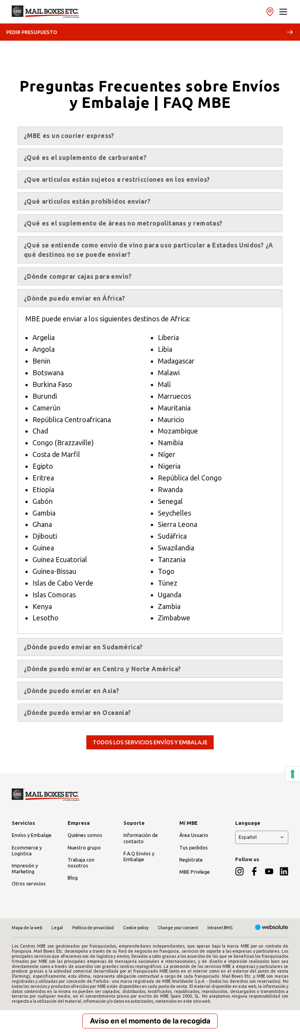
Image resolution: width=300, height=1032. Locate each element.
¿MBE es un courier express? (69, 135)
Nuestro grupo (84, 847)
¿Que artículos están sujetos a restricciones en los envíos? (117, 179)
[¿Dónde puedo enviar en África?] (45, 11)
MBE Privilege (194, 871)
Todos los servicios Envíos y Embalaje (150, 742)
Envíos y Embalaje (32, 835)
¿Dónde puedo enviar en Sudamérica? (83, 646)
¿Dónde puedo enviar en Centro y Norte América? (102, 668)
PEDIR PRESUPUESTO (31, 32)
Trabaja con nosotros (81, 862)
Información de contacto (140, 838)
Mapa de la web (27, 927)
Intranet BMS (219, 927)
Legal (57, 927)
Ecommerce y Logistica (27, 850)
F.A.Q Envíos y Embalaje (138, 856)
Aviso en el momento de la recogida (150, 1021)
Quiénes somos (85, 835)
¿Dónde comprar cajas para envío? (78, 276)
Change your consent (178, 927)
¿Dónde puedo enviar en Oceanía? (77, 712)
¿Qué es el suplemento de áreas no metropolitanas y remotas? (123, 223)
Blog (73, 877)
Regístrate (191, 859)
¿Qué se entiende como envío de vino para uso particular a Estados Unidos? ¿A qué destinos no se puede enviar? (148, 250)
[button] (283, 12)
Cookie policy (135, 927)
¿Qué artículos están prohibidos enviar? (87, 201)
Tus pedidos (193, 847)
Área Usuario (193, 835)
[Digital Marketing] (271, 927)
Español (248, 837)
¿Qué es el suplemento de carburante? (85, 157)
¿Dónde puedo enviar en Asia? (71, 690)
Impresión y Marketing (25, 868)
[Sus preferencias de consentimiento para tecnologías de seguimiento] (292, 774)
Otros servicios (29, 883)
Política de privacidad (93, 927)
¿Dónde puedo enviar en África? (74, 298)
